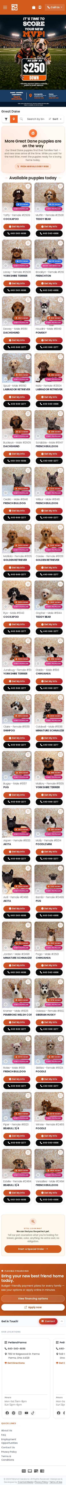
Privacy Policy (9, 1451)
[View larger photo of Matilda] (28, 527)
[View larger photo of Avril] (28, 868)
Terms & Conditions (7, 1458)
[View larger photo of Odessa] (60, 981)
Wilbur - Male (48, 499)
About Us (6, 1430)
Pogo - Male (47, 954)
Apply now (35, 1307)
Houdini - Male (48, 328)
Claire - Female (16, 726)
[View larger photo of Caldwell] (60, 697)
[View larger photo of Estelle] (28, 1152)
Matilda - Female (17, 556)
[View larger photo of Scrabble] (60, 413)
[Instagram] (20, 1413)
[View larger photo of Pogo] (60, 925)
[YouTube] (26, 1413)
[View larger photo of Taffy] (28, 186)
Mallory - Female (50, 783)
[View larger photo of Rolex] (28, 1038)
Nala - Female (49, 385)
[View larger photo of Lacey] (28, 243)
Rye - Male (13, 613)
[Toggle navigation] (5, 7)
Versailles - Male (50, 1181)
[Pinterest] (13, 1413)
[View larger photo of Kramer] (28, 981)
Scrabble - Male (49, 442)
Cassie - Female (49, 556)
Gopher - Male (49, 613)
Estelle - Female (17, 1181)
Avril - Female (15, 897)
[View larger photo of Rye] (28, 584)
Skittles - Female (49, 1067)
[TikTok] (32, 1413)
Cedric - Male (15, 499)
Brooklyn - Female (51, 272)
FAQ (3, 1434)
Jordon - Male (16, 954)
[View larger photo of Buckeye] (28, 413)
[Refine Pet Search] (6, 119)
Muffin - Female (50, 215)
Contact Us (8, 1447)
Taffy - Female (16, 215)
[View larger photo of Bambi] (60, 868)
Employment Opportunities (9, 1441)
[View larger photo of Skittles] (60, 1038)
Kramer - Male (15, 1010)
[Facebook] (7, 1413)
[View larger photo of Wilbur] (60, 470)
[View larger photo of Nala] (60, 356)
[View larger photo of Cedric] (28, 470)
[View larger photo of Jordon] (28, 925)
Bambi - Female (50, 897)
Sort (55, 119)
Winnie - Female (50, 1124)
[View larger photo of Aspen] (28, 811)
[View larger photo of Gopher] (60, 584)
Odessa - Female (50, 1010)
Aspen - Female (16, 840)
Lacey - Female (17, 272)
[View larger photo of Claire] (28, 697)
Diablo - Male (47, 669)
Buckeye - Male (17, 442)
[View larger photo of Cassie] (60, 527)
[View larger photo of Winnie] (60, 1095)
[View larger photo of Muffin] (60, 186)
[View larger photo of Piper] (28, 1095)
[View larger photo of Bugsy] (28, 754)
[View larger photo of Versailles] (60, 1152)
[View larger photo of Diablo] (60, 641)
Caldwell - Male (49, 726)
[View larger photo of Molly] (60, 811)
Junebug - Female (18, 669)
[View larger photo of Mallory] (60, 754)
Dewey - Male (15, 328)
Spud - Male (14, 385)
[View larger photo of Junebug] (28, 641)
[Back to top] (62, 1321)
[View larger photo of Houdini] (60, 299)
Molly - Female (48, 840)
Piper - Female (16, 1124)
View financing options (33, 1298)
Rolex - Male (14, 1067)
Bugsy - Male (15, 783)
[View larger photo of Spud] (28, 356)
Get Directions (16, 1363)
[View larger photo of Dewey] (28, 299)
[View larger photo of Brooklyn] (60, 243)
